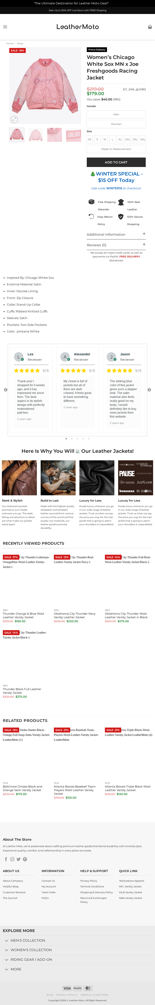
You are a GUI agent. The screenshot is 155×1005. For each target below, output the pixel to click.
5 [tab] (89, 439)
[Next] (75, 85)
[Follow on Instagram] (12, 859)
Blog (49, 994)
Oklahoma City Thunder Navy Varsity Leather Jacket (74, 615)
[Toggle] (6, 941)
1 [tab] (66, 439)
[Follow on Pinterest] (25, 859)
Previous (5, 390)
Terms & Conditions (94, 994)
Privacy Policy (67, 994)
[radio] (116, 114)
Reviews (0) (96, 245)
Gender (91, 106)
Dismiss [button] (115, 3)
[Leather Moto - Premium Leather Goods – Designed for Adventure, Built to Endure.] (77, 27)
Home (10, 43)
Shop (20, 43)
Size (89, 131)
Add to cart (116, 162)
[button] (5, 26)
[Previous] (15, 85)
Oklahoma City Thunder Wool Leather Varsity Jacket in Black (126, 615)
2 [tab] (72, 439)
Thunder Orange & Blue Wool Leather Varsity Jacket (23, 615)
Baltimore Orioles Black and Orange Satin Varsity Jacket (22, 788)
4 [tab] (83, 439)
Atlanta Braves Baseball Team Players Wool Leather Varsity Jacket (75, 790)
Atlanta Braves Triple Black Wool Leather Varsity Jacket (127, 788)
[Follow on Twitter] (18, 859)
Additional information (106, 234)
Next (149, 390)
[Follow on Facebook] (6, 859)
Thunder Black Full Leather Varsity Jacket (22, 690)
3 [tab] (78, 439)
